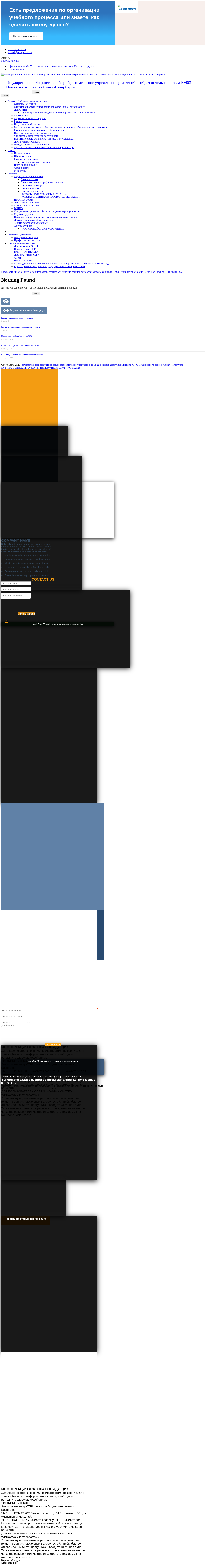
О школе (11, 150)
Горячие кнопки (10, 60)
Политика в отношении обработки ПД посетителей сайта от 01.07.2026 (40, 367)
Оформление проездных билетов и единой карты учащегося (47, 211)
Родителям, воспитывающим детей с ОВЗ (44, 193)
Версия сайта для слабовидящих (27, 310)
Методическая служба (26, 237)
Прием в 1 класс (29, 179)
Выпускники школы (25, 164)
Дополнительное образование (21, 243)
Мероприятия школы (17, 232)
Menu (5, 95)
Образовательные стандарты (30, 118)
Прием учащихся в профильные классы (42, 182)
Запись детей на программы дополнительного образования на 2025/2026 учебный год (61, 263)
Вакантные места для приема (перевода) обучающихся (44, 138)
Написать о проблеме (26, 36)
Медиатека (20, 170)
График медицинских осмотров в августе (17, 318)
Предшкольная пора (31, 185)
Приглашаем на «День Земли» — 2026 (16, 336)
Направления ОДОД (25, 249)
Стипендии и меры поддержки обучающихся (39, 130)
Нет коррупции (16, 69)
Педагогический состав (27, 124)
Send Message (26, 613)
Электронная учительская (19, 234)
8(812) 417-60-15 (17, 49)
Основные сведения (25, 104)
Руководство (21, 121)
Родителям (12, 173)
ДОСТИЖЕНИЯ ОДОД (27, 254)
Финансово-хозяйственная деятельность (36, 135)
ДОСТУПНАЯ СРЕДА (27, 141)
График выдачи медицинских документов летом (20, 327)
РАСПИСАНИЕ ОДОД (26, 252)
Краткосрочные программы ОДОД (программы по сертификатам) (50, 266)
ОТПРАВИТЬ (53, 1044)
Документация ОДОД (26, 246)
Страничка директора (26, 159)
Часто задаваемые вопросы (35, 162)
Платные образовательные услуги (33, 133)
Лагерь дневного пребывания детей (33, 220)
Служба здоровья (23, 214)
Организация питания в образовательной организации (44, 147)
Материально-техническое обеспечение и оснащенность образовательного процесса (60, 127)
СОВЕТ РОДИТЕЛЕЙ (26, 205)
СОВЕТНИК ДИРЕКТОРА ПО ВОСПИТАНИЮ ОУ (23, 345)
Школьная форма (23, 199)
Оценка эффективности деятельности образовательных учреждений (58, 112)
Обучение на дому (31, 188)
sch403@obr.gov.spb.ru (20, 52)
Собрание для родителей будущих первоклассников (22, 355)
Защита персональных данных (31, 223)
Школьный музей (23, 260)
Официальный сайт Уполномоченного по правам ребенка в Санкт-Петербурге (51, 66)
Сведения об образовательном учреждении (27, 101)
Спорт (17, 257)
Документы (20, 109)
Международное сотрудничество (32, 144)
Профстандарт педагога (27, 240)
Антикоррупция (23, 225)
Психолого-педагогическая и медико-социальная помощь (45, 217)
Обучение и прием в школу (29, 176)
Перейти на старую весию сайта (25, 1218)
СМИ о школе (21, 167)
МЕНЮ (18, 208)
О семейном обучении (33, 191)
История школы (23, 153)
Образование (21, 115)
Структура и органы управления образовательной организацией (49, 106)
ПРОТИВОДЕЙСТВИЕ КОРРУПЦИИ (42, 228)
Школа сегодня (22, 156)
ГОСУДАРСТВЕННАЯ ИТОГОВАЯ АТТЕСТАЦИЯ (50, 196)
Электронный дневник (26, 202)
